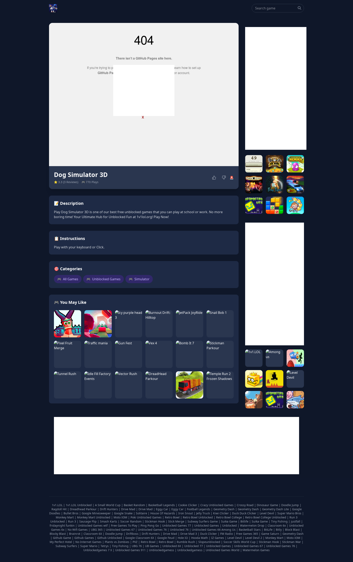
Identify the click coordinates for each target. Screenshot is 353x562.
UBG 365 (97, 530)
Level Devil (267, 513)
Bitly (279, 530)
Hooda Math (199, 538)
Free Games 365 (247, 534)
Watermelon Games (256, 550)
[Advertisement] (143, 90)
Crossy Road (245, 505)
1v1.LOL (57, 505)
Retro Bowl (172, 517)
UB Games (152, 546)
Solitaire (142, 513)
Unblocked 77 (193, 546)
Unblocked (230, 525)
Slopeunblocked (209, 542)
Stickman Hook (155, 521)
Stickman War (291, 542)
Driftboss (132, 534)
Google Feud (165, 538)
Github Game (62, 538)
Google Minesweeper (97, 513)
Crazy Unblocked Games (217, 505)
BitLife (268, 530)
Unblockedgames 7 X (97, 550)
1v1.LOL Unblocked (79, 505)
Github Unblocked (109, 538)
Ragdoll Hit (59, 509)
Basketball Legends (162, 505)
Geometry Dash (224, 509)
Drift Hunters (109, 509)
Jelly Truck (203, 513)
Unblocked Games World (222, 550)
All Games (67, 279)
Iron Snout (186, 513)
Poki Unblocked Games (146, 517)
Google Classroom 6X (139, 538)
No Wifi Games (78, 530)
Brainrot (74, 534)
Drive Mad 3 (188, 534)
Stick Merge (176, 521)
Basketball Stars (250, 530)
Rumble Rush (186, 542)
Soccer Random (131, 521)
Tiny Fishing (279, 521)
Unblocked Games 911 (130, 550)
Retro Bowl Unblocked (198, 517)
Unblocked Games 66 (206, 530)
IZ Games (217, 538)
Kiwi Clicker (221, 513)
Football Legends (199, 509)
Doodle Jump (290, 505)
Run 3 (72, 521)
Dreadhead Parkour (83, 509)
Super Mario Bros (289, 513)
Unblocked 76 (179, 530)
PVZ (135, 542)
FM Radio (226, 534)
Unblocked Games (103, 279)
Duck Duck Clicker (244, 513)
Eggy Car (162, 509)
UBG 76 (137, 546)
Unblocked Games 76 (152, 530)
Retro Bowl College (229, 517)
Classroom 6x (277, 525)
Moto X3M (121, 517)
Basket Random (135, 505)
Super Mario (88, 546)
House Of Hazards (163, 513)
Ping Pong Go (150, 525)
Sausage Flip (88, 521)
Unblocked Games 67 (120, 530)
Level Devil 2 (253, 538)
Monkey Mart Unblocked (94, 517)
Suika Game (229, 521)
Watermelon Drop (252, 525)
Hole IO (183, 538)
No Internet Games (88, 542)
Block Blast (292, 530)
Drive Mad (128, 509)
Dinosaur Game (268, 505)
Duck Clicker (208, 534)
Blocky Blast (58, 534)
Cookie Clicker (188, 505)
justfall (296, 521)
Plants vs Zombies (117, 542)
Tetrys (105, 546)
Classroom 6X (93, 534)
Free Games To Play (124, 525)
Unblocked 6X (171, 546)
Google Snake (123, 513)
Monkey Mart (65, 517)
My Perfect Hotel (61, 542)
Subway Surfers (66, 546)
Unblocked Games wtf (93, 525)
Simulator (139, 279)
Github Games (84, 538)
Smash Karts (109, 521)
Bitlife (244, 521)
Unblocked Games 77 (177, 525)
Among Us (228, 530)
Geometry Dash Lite (276, 509)
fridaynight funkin (62, 525)
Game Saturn (270, 534)
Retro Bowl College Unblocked (266, 517)
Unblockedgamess (161, 550)
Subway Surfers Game (203, 521)
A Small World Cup (108, 505)
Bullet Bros (71, 513)
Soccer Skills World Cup (239, 542)
